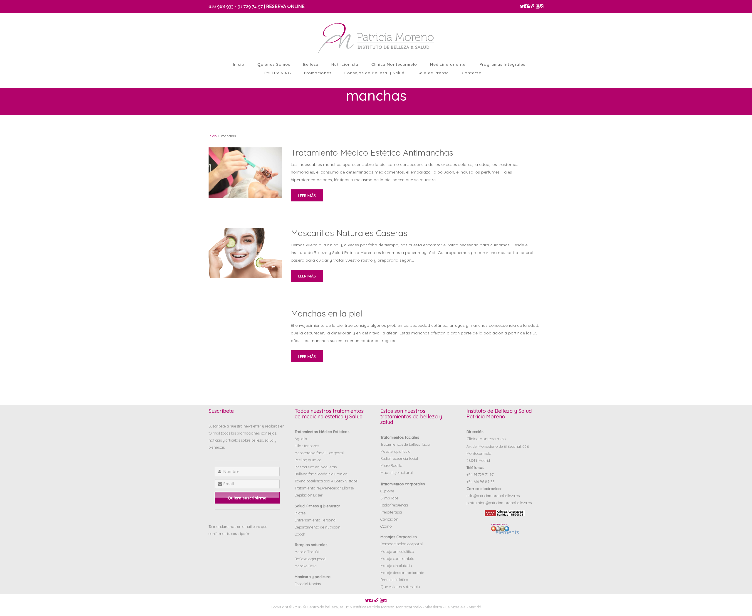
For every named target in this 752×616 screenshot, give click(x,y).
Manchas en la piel (326, 313)
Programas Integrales (502, 64)
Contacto (472, 72)
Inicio (238, 64)
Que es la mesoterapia (400, 587)
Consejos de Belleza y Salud (374, 72)
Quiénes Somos (273, 64)
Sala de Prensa (433, 72)
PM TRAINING (277, 72)
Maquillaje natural (396, 472)
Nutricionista (344, 64)
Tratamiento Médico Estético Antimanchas (372, 152)
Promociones (317, 72)
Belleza (310, 64)
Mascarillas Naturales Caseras (349, 233)
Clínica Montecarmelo (394, 64)
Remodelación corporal (401, 544)
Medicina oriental (448, 64)
